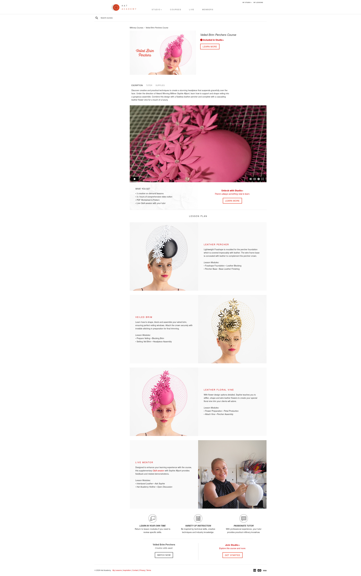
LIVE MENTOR (144, 462)
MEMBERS (207, 9)
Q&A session (158, 470)
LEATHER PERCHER (216, 244)
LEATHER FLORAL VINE (219, 389)
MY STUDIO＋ (247, 2)
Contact (135, 570)
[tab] (137, 85)
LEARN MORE (232, 200)
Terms (148, 570)
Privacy (142, 570)
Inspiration (127, 570)
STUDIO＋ (157, 9)
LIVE (191, 9)
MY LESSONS (258, 2)
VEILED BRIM (143, 317)
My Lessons (117, 570)
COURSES (175, 9)
